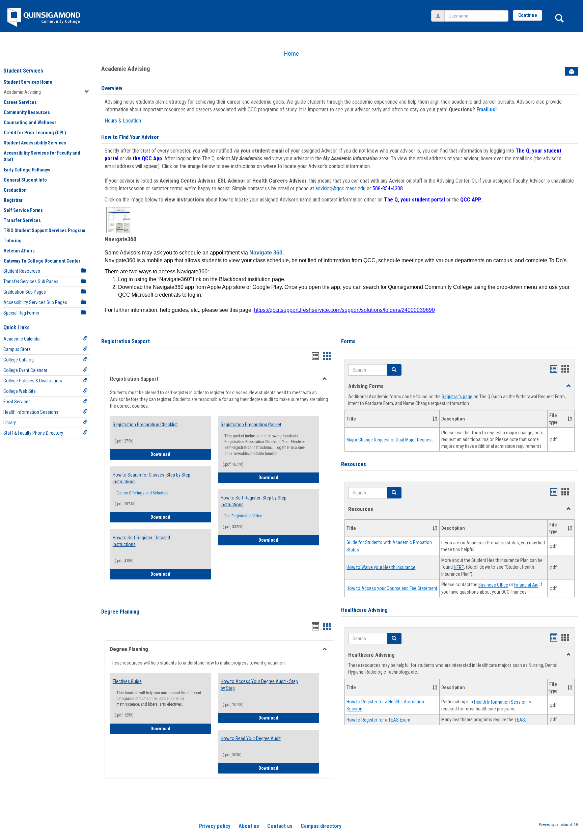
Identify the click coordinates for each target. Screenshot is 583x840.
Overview (111, 88)
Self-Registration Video (243, 516)
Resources (353, 464)
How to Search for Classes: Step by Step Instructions (151, 478)
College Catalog (18, 359)
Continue (527, 15)
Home (291, 53)
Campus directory (321, 826)
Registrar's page (457, 396)
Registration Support (125, 341)
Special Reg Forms (21, 313)
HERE (459, 567)
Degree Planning (120, 611)
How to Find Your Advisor (130, 137)
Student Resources (21, 271)
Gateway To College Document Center (42, 261)
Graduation (15, 190)
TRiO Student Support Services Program (44, 230)
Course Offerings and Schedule (142, 493)
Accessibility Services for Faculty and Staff (42, 156)
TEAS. (521, 720)
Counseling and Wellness (30, 122)
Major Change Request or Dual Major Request (389, 439)
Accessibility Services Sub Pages (35, 302)
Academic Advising (22, 92)
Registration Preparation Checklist (145, 424)
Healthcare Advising (364, 610)
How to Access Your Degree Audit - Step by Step (259, 685)
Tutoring (13, 240)
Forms (348, 341)
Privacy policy (214, 826)
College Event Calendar (25, 370)
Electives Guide (127, 681)
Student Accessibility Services (35, 142)
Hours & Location (123, 120)
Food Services (17, 401)
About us (249, 826)
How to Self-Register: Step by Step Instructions (253, 501)
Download (180, 454)
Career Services (20, 102)
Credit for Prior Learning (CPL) (35, 132)
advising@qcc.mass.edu (340, 188)
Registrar (13, 200)
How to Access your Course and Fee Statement (391, 588)
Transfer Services (22, 220)
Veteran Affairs (19, 250)
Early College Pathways (27, 169)
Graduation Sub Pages (24, 292)
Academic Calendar (22, 339)
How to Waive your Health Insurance (380, 567)
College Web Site (19, 391)
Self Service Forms (23, 210)
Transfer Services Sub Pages (30, 281)
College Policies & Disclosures (32, 380)
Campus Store (17, 349)
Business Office (493, 585)
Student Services (23, 70)
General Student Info (25, 180)
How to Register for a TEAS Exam (378, 720)
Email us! (486, 109)
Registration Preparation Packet (251, 424)
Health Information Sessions (30, 412)
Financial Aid (526, 585)
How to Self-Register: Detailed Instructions (141, 541)
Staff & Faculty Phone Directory (33, 433)
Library (9, 422)
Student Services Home (28, 82)
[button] (394, 370)
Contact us (280, 826)
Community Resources (27, 112)
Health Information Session (500, 702)
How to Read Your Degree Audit (251, 738)
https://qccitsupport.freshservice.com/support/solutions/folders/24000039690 (344, 310)
